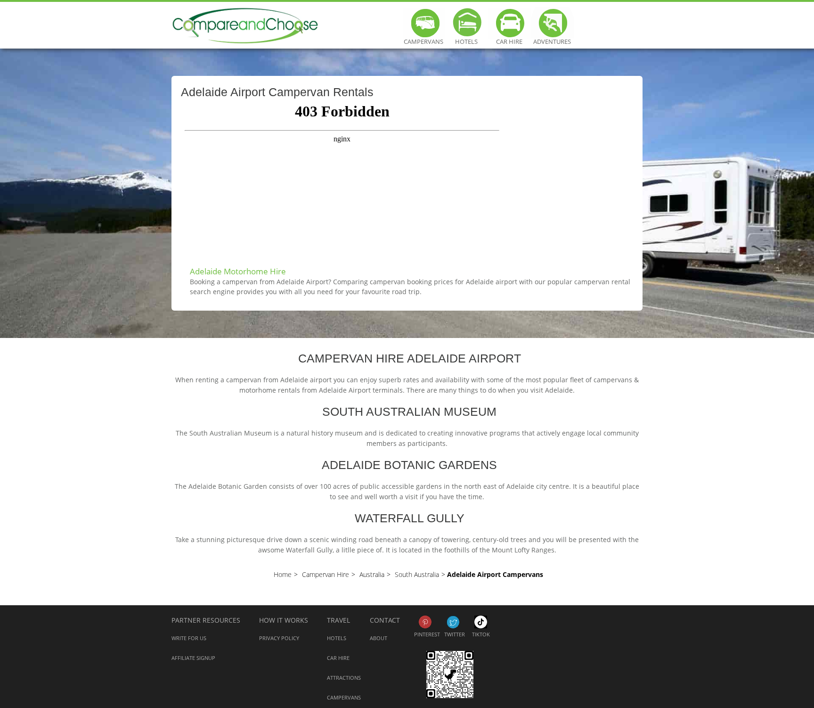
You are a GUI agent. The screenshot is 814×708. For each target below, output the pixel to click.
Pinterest (425, 622)
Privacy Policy (279, 638)
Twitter (453, 622)
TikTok (480, 622)
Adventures (552, 38)
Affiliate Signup (193, 657)
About (378, 638)
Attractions (344, 677)
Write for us (188, 638)
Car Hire (509, 38)
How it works (283, 620)
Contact (385, 620)
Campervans (423, 38)
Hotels (466, 38)
